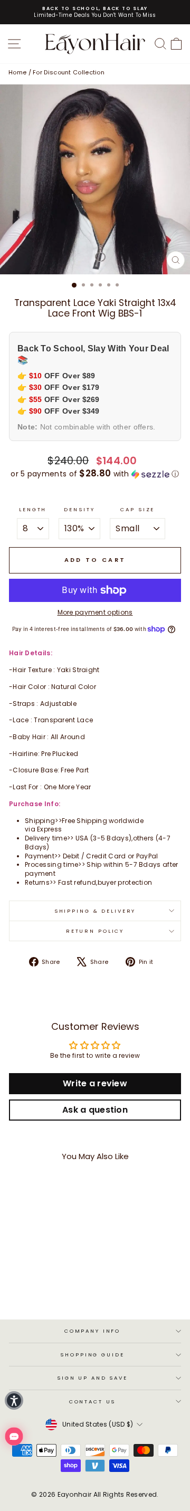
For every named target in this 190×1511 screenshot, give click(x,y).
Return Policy (95, 930)
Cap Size (137, 509)
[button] (95, 474)
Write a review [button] (95, 1083)
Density (79, 509)
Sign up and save (92, 1377)
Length (32, 509)
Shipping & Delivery (95, 910)
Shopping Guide (92, 1354)
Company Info (92, 1330)
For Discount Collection (68, 72)
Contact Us (92, 1401)
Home (17, 72)
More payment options (95, 612)
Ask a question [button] (95, 1110)
